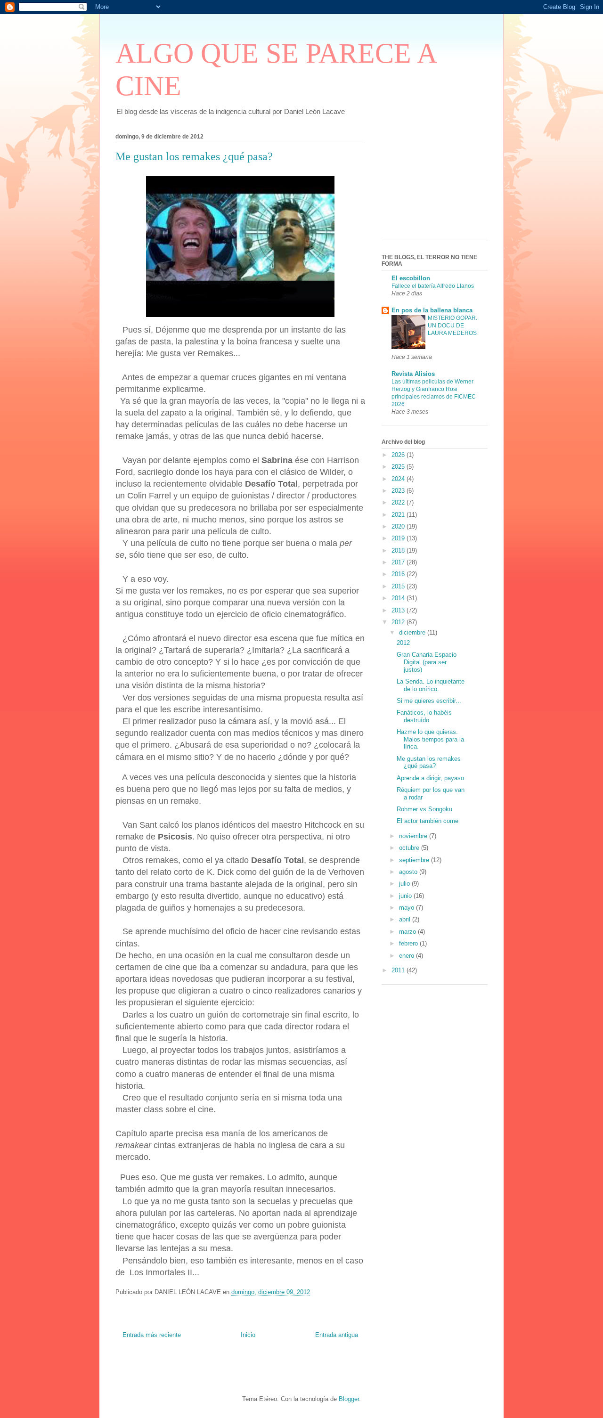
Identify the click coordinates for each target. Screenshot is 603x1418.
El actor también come (427, 820)
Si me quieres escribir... (429, 700)
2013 (399, 610)
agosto (409, 871)
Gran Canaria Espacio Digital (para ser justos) (426, 662)
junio (406, 895)
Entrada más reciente (151, 1334)
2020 (399, 526)
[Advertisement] (429, 184)
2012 (399, 622)
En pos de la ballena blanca (432, 310)
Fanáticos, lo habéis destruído (424, 716)
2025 (399, 466)
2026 (399, 454)
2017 (399, 562)
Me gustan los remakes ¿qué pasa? (429, 762)
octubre (410, 847)
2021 (399, 514)
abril (405, 919)
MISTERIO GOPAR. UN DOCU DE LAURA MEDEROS (452, 325)
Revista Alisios (413, 373)
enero (407, 955)
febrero (409, 943)
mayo (407, 907)
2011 (399, 970)
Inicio (248, 1334)
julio (405, 883)
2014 (399, 598)
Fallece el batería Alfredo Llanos (432, 286)
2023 (399, 490)
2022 (399, 502)
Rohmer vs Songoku (424, 809)
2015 (399, 586)
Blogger (349, 1398)
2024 (399, 478)
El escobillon (410, 278)
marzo (408, 931)
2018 (399, 550)
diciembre (413, 632)
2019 (399, 538)
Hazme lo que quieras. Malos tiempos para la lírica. (430, 739)
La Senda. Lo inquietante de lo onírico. (430, 685)
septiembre (415, 860)
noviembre (414, 835)
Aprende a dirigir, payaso (430, 778)
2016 (399, 574)
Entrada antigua (336, 1334)
